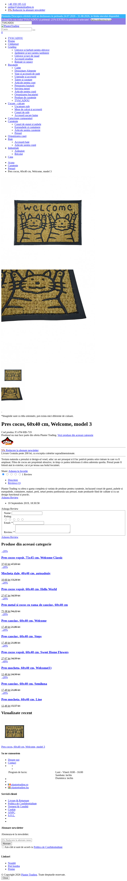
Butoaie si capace (24, 61)
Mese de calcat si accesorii (28, 109)
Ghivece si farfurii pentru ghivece (32, 50)
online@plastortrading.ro (21, 7)
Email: (8, 522)
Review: (9, 532)
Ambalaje (20, 151)
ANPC (11, 812)
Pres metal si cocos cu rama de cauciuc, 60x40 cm (34, 605)
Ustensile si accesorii (25, 76)
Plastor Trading (29, 874)
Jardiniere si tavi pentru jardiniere (32, 52)
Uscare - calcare (16, 103)
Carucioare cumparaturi (20, 118)
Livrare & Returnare (18, 800)
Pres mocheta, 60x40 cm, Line (21, 699)
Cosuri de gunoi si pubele (28, 124)
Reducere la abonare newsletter (26, 10)
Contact (12, 762)
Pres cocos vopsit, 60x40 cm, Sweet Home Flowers (34, 652)
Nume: (7, 513)
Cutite (18, 67)
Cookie (12, 809)
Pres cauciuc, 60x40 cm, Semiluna (24, 683)
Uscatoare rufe (22, 106)
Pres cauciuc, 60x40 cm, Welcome (23, 620)
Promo (11, 41)
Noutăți (12, 863)
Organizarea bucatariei (26, 94)
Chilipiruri (13, 44)
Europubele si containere (27, 127)
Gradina (12, 47)
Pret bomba (14, 866)
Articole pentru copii (25, 91)
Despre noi (13, 759)
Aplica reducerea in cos (101, 19)
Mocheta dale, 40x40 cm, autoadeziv (26, 573)
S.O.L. (11, 815)
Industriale (13, 148)
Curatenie (13, 121)
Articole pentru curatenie (27, 130)
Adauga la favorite (18, 471)
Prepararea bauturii (24, 85)
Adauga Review (9, 497)
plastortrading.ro (19, 784)
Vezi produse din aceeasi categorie (75, 435)
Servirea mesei (22, 88)
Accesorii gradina (24, 58)
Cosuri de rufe (22, 112)
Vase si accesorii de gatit (27, 73)
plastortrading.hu (20, 787)
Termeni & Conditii (18, 806)
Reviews (14, 483)
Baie (10, 139)
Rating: (8, 516)
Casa (10, 156)
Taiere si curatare (23, 79)
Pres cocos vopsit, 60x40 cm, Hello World (29, 589)
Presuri (18, 133)
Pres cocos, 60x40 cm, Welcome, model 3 (23, 746)
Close (5, 878)
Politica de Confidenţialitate (22, 803)
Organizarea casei (17, 136)
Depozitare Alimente (25, 70)
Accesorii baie (22, 142)
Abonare (7, 843)
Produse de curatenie (25, 97)
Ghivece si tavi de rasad (27, 55)
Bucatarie (13, 64)
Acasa (11, 162)
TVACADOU (15, 38)
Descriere (13, 480)
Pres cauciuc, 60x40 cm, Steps (21, 636)
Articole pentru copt (25, 82)
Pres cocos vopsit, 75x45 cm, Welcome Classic (32, 557)
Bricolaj (19, 153)
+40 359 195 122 (17, 4)
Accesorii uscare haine (26, 115)
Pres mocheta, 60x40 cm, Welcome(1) (26, 668)
